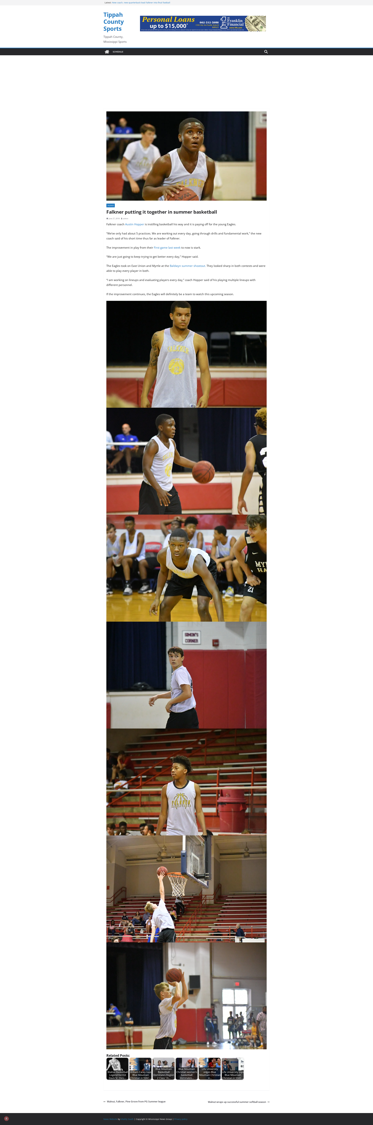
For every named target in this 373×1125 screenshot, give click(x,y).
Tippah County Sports (113, 21)
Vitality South (127, 1119)
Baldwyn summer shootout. (188, 266)
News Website (110, 1119)
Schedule (118, 51)
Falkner (111, 205)
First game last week (167, 247)
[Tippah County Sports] (106, 51)
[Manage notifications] (6, 1118)
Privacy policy (180, 1119)
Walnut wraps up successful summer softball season (237, 1102)
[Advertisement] (186, 77)
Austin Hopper (134, 224)
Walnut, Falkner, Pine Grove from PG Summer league (136, 1101)
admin (125, 218)
